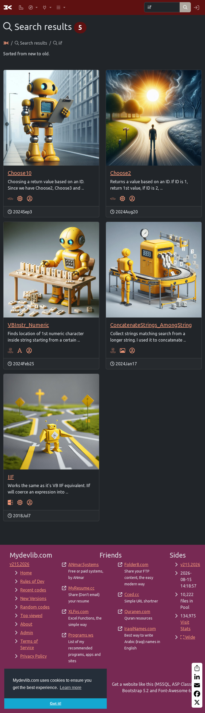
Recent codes (33, 589)
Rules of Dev (32, 581)
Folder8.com (136, 564)
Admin (26, 632)
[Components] (20, 198)
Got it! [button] (55, 703)
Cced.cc (131, 594)
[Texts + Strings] (19, 350)
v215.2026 (190, 564)
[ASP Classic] (10, 502)
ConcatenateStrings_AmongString (151, 325)
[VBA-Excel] (10, 350)
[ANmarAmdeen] (29, 198)
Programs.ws (80, 635)
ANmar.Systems (83, 564)
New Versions (33, 598)
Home (26, 572)
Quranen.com (137, 611)
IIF (11, 477)
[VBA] (10, 198)
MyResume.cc (81, 588)
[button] (33, 7)
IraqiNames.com (140, 628)
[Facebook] (197, 694)
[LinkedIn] (197, 676)
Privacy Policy (33, 656)
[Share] (197, 668)
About (26, 624)
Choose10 (19, 173)
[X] (197, 702)
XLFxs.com (78, 611)
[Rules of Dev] (21, 7)
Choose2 (120, 173)
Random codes (35, 607)
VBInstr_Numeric (28, 325)
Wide (189, 637)
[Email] (197, 685)
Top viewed (31, 615)
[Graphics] (122, 350)
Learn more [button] (70, 687)
